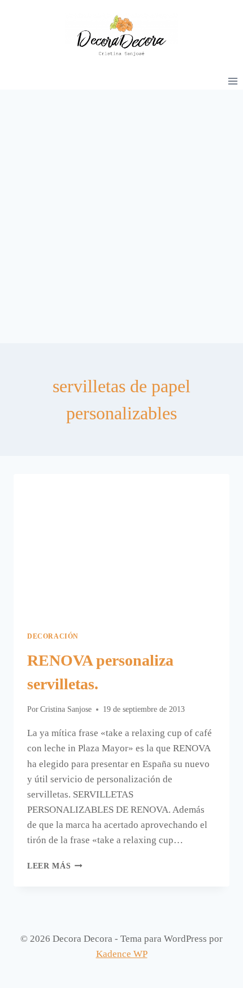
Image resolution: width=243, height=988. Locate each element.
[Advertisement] (121, 216)
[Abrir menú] (232, 81)
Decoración (53, 636)
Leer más (55, 866)
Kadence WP (121, 954)
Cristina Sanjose (66, 709)
